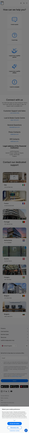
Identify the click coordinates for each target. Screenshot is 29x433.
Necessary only (14, 427)
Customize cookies (14, 430)
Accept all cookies (14, 423)
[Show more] (14, 420)
